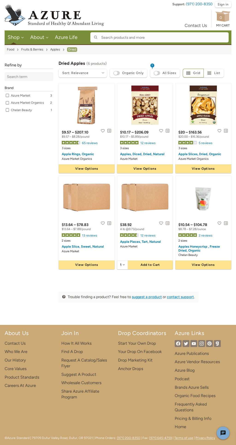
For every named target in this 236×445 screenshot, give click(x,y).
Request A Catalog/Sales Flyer (84, 363)
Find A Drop (72, 351)
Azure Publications (192, 353)
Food (10, 49)
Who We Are (16, 351)
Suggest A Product (78, 374)
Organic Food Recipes (195, 395)
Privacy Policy (205, 438)
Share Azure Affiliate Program (80, 394)
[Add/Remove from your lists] (109, 130)
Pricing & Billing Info (193, 418)
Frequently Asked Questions (191, 407)
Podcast (182, 378)
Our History (15, 360)
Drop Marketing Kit (135, 360)
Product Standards (22, 377)
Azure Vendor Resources (197, 361)
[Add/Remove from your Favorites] (102, 130)
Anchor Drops (130, 368)
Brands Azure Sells (192, 387)
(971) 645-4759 (160, 438)
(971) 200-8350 (199, 4)
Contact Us (196, 25)
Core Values (16, 368)
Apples (55, 49)
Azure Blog (185, 370)
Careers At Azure (20, 385)
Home (180, 426)
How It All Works (76, 343)
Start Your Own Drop (137, 343)
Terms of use (183, 438)
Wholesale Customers (81, 382)
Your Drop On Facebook (140, 351)
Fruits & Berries (32, 49)
